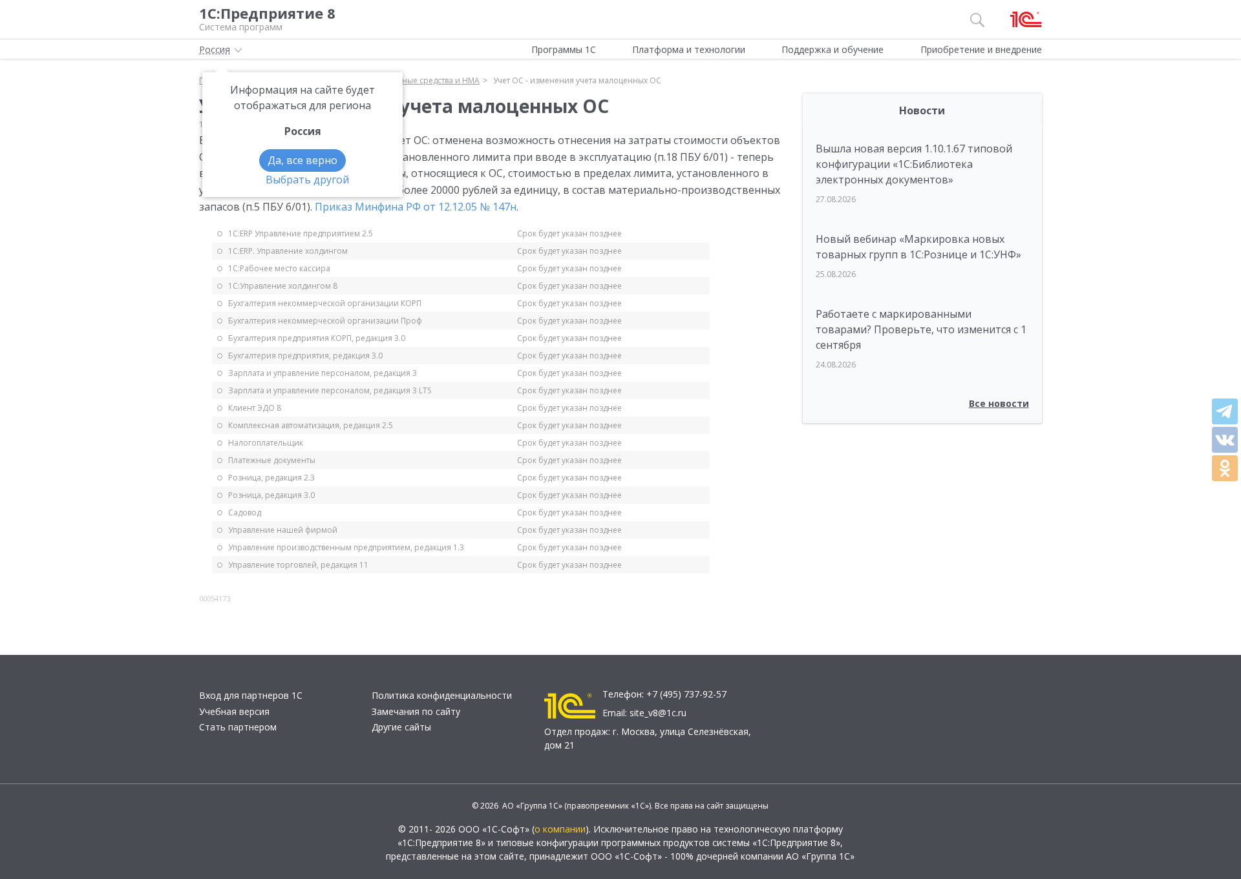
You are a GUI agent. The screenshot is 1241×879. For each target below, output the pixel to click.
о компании (560, 829)
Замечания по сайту (416, 711)
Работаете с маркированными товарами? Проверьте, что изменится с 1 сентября (921, 329)
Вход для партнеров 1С (250, 695)
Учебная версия (234, 711)
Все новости (999, 403)
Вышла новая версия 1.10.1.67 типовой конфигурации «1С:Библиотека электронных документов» (914, 164)
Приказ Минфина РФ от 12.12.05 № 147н (415, 207)
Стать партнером (238, 727)
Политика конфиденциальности (442, 695)
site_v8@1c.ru (658, 713)
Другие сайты (401, 727)
